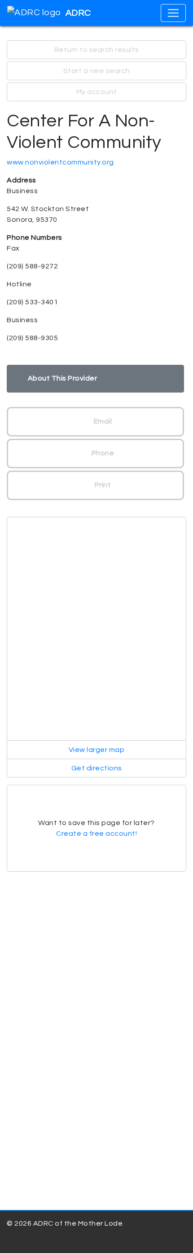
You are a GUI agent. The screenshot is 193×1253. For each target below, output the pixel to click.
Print (102, 484)
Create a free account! (96, 833)
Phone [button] (102, 453)
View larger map (97, 749)
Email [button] (102, 421)
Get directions (96, 768)
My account (96, 91)
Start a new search (96, 70)
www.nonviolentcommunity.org (60, 162)
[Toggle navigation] (173, 13)
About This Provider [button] (62, 378)
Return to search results (96, 49)
